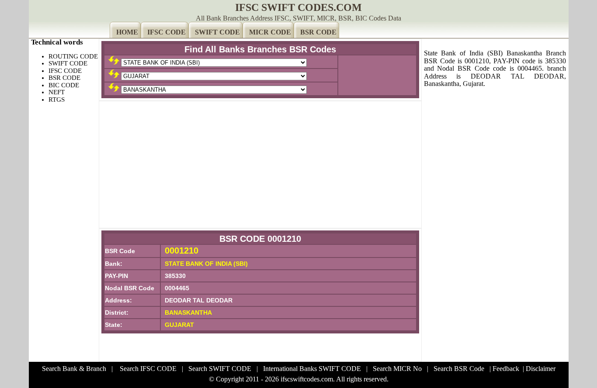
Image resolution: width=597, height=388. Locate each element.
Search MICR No (397, 368)
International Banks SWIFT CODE (312, 368)
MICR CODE (270, 32)
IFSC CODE (166, 32)
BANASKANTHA (188, 312)
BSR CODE (318, 32)
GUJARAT (179, 324)
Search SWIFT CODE (219, 368)
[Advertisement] (260, 164)
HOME (127, 32)
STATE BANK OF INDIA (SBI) (206, 263)
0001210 (181, 250)
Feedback (506, 368)
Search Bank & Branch (74, 368)
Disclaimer (540, 368)
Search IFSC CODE (148, 368)
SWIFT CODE (217, 32)
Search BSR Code (459, 368)
